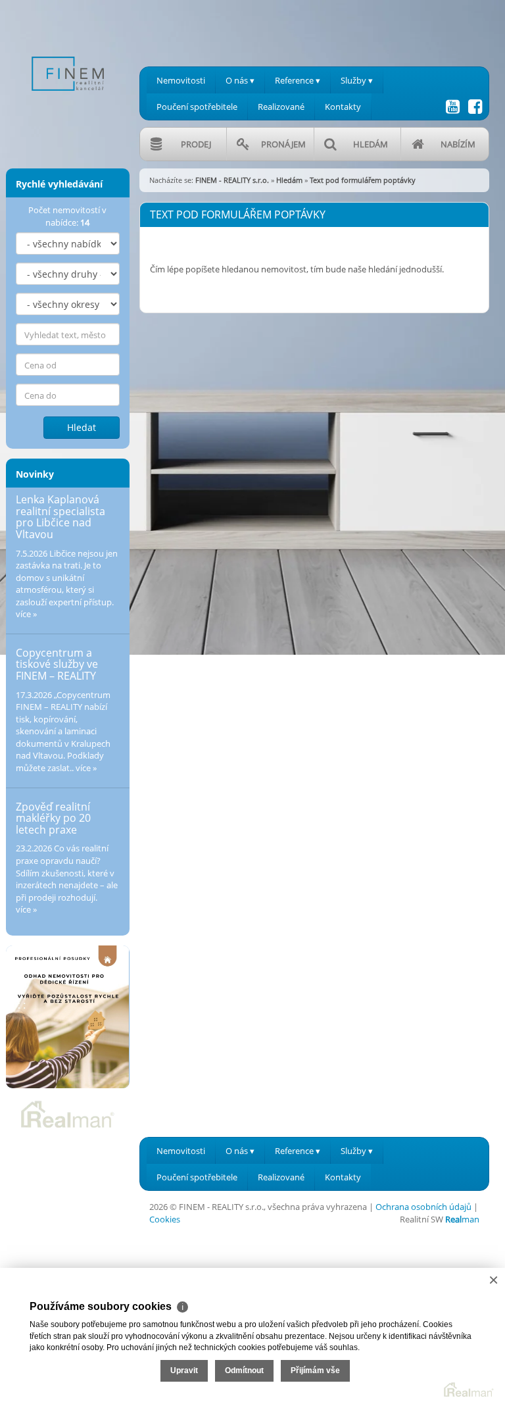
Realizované (281, 107)
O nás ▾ (240, 80)
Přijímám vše (315, 1370)
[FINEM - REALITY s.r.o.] (68, 51)
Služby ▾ (357, 80)
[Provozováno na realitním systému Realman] (67, 1113)
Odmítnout (244, 1370)
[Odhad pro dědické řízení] (68, 1016)
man (462, 1219)
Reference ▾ (297, 80)
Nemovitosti (180, 80)
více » (26, 614)
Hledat (81, 427)
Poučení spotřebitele (196, 107)
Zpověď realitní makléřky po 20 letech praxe (53, 818)
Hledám (289, 180)
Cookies (164, 1219)
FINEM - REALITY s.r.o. (232, 180)
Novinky (35, 474)
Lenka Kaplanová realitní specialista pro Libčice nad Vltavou (60, 516)
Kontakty (343, 107)
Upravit (184, 1370)
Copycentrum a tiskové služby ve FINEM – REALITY (57, 664)
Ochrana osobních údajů (423, 1207)
